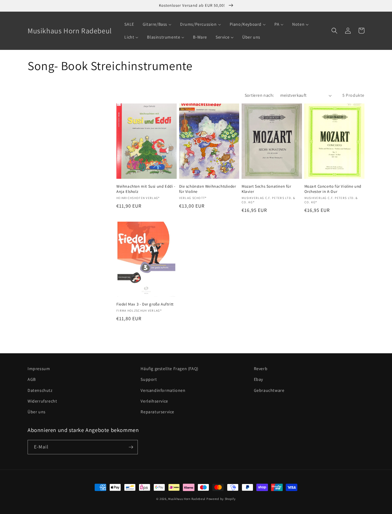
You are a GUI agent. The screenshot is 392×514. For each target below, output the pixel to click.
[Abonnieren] (131, 447)
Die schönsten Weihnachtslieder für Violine (207, 189)
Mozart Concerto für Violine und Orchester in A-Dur (333, 189)
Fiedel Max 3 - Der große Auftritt (145, 304)
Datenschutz (40, 390)
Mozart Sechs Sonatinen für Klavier (266, 189)
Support (149, 379)
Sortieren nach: (259, 95)
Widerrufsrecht (42, 401)
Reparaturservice (157, 412)
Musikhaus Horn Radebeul (186, 499)
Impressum (39, 368)
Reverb (261, 368)
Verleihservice (154, 401)
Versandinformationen (163, 390)
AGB (32, 379)
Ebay (258, 379)
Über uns (37, 412)
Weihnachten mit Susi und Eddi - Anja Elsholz (145, 189)
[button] (334, 30)
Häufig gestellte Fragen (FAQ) (169, 368)
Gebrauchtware (269, 390)
